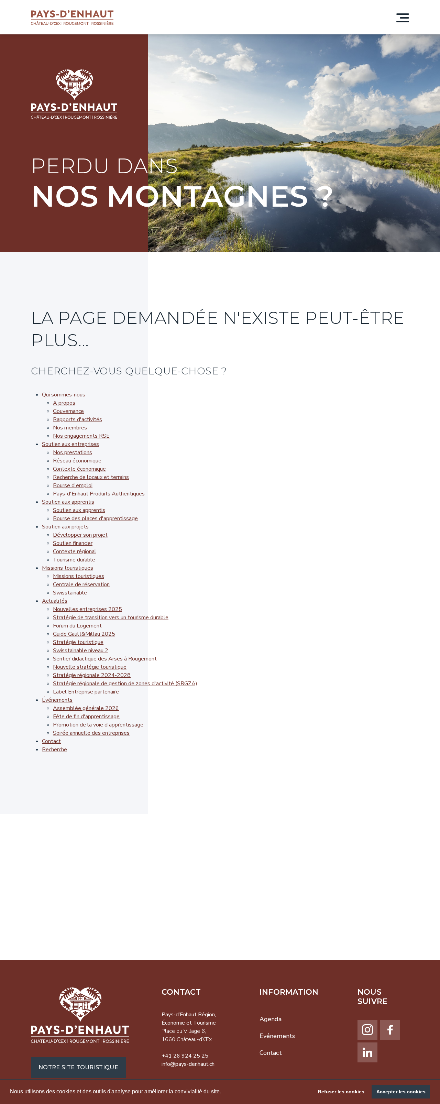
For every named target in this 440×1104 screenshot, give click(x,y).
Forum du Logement (77, 626)
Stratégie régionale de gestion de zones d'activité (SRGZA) (125, 683)
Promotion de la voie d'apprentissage (98, 725)
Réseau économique (77, 460)
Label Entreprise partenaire (86, 692)
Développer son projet (80, 535)
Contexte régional (74, 551)
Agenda (271, 1019)
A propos (64, 403)
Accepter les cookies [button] (401, 1091)
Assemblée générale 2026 (86, 708)
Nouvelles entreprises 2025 (87, 609)
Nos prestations (72, 452)
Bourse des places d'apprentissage (95, 518)
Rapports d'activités (77, 419)
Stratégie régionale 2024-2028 (92, 675)
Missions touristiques (67, 568)
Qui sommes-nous (63, 394)
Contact (51, 741)
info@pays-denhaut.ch (188, 1064)
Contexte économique (79, 469)
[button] (223, 1092)
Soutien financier (72, 543)
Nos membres (70, 427)
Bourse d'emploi (72, 485)
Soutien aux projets (65, 527)
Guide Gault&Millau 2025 (84, 634)
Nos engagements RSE (81, 436)
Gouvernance (68, 411)
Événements (57, 700)
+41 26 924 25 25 (185, 1056)
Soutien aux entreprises (70, 444)
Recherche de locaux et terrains (91, 477)
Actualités (54, 601)
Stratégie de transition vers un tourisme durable (110, 617)
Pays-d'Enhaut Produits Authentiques (99, 494)
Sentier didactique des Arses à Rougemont (105, 659)
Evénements (277, 1036)
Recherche (54, 749)
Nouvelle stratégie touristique (89, 667)
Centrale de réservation (81, 584)
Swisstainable (70, 593)
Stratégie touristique (78, 642)
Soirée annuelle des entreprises (91, 733)
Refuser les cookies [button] (341, 1091)
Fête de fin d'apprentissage (86, 716)
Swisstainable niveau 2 (80, 650)
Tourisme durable (74, 560)
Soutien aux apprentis (68, 502)
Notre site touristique (78, 1067)
